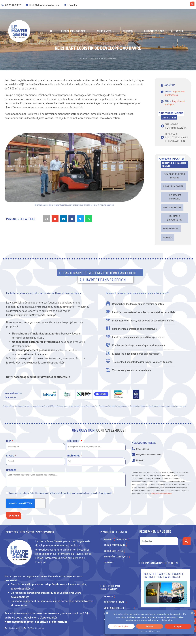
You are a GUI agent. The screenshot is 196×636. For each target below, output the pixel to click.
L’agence (167, 237)
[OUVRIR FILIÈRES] (134, 31)
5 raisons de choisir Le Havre (174, 176)
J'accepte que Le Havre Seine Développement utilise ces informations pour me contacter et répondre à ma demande (60, 492)
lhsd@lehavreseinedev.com (161, 493)
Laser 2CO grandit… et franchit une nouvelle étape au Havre (163, 577)
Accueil (83, 58)
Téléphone (73, 455)
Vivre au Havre (170, 228)
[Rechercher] (187, 541)
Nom (9, 441)
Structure (73, 441)
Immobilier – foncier (173, 186)
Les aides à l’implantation (174, 218)
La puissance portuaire (174, 197)
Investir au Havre (172, 207)
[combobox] (159, 541)
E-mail (10, 455)
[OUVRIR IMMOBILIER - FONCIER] (87, 31)
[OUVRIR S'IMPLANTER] (113, 31)
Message (11, 470)
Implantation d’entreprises (102, 58)
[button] (46, 218)
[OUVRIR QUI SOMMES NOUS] (166, 31)
